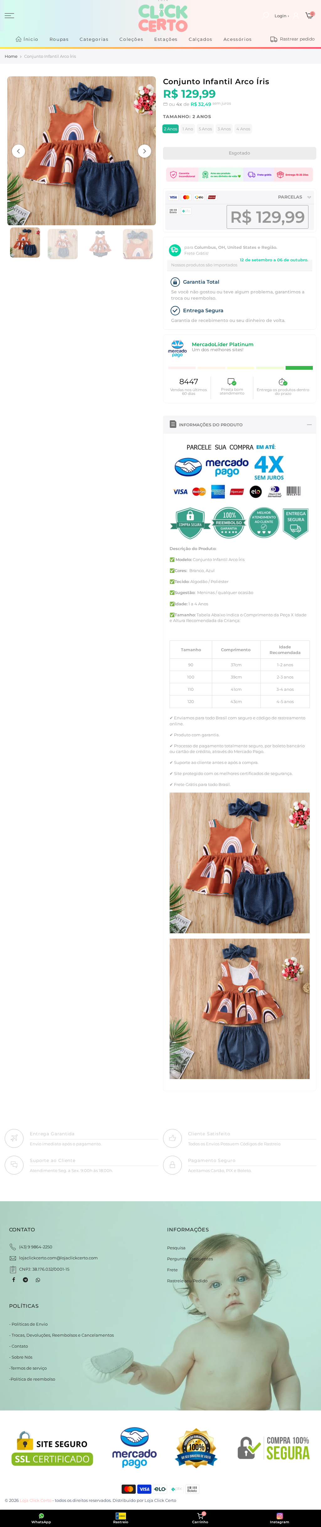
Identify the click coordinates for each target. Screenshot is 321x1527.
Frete (172, 1269)
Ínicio (31, 39)
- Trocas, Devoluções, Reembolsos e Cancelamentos (61, 1335)
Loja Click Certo (160, 1500)
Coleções (131, 39)
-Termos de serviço (28, 1368)
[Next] (144, 151)
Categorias (94, 39)
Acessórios (238, 39)
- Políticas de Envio (28, 1324)
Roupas (59, 39)
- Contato (18, 1346)
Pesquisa (176, 1247)
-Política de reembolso (32, 1379)
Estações (166, 39)
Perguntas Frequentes (190, 1258)
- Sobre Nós (20, 1357)
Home (11, 56)
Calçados (201, 39)
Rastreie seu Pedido (187, 1280)
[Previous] (18, 151)
